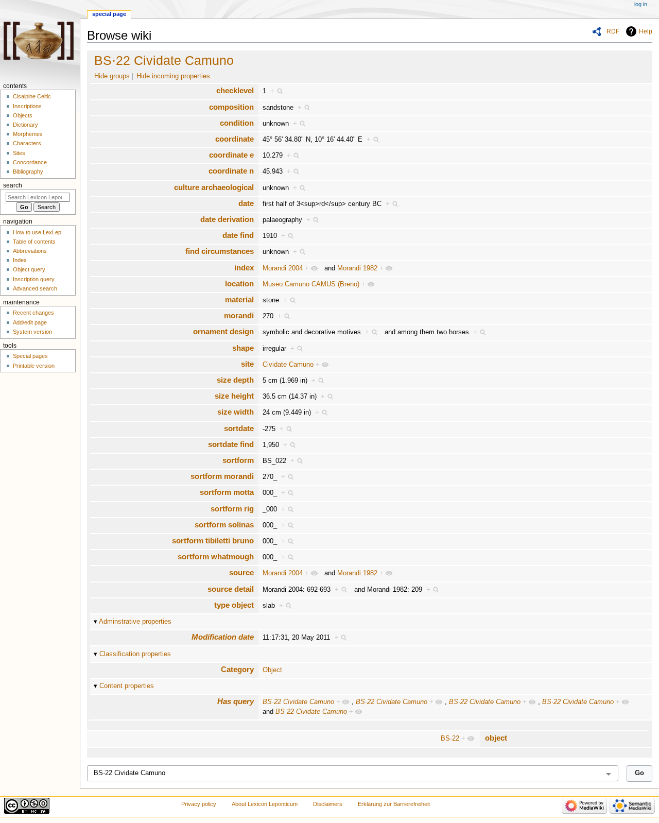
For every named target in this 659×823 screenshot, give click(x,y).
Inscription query (34, 279)
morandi (239, 315)
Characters (27, 143)
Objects (22, 115)
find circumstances (219, 251)
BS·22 (450, 738)
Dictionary (25, 125)
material (239, 299)
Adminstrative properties (135, 621)
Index (20, 260)
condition (237, 122)
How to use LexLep (37, 232)
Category (237, 669)
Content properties (126, 686)
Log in (640, 4)
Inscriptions (27, 106)
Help (645, 31)
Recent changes (33, 313)
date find (238, 235)
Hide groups (112, 76)
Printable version (34, 366)
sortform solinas (224, 524)
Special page (109, 14)
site (247, 363)
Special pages (30, 356)
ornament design (223, 331)
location (239, 283)
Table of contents (34, 241)
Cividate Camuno (288, 364)
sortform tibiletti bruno (213, 540)
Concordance (30, 162)
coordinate (234, 138)
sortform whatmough (216, 556)
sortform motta (227, 492)
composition (231, 106)
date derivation (227, 219)
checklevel (235, 90)
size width (235, 411)
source (241, 572)
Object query (29, 269)
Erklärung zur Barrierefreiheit (394, 804)
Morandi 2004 (283, 268)
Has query (235, 701)
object (496, 737)
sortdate (239, 428)
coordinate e (231, 154)
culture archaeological (214, 187)
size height (234, 395)
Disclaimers (327, 804)
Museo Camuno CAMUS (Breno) (311, 284)
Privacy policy (198, 804)
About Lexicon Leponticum (265, 804)
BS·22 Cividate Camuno (164, 60)
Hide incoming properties (173, 76)
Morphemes (28, 134)
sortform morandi (222, 476)
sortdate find (231, 444)
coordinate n (231, 170)
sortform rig (232, 508)
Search (12, 185)
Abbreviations (30, 251)
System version (32, 332)
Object (272, 670)
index (244, 267)
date (246, 203)
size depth (235, 379)
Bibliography (28, 171)
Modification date (223, 636)
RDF (612, 31)
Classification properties (135, 654)
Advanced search (35, 288)
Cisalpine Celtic (32, 96)
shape (243, 348)
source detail (230, 589)
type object (234, 605)
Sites (19, 153)
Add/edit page (30, 322)
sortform (238, 460)
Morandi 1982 (357, 268)
